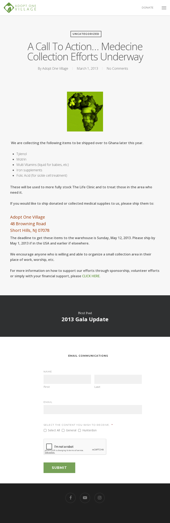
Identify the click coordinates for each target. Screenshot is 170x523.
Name (48, 371)
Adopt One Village (55, 68)
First (47, 387)
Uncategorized (86, 33)
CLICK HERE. (91, 276)
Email (48, 402)
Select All (54, 430)
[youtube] (85, 498)
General (71, 430)
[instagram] (99, 498)
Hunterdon (89, 430)
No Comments (117, 68)
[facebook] (70, 498)
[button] (164, 8)
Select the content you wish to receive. (78, 424)
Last (97, 387)
